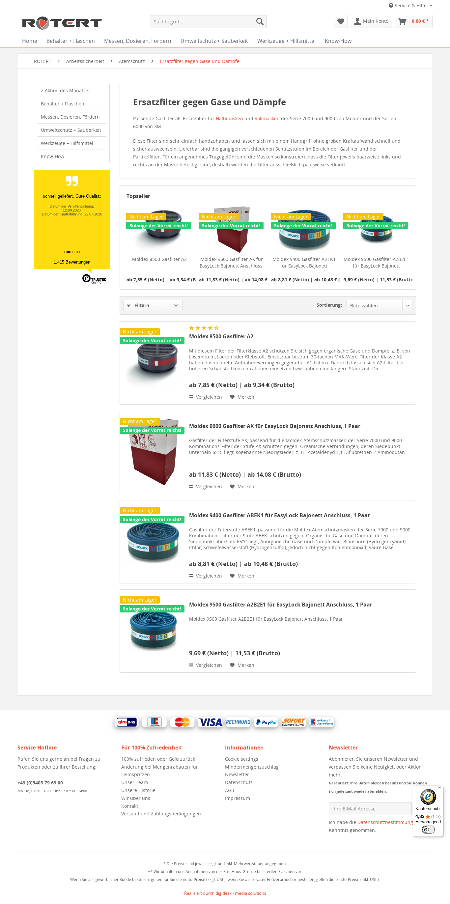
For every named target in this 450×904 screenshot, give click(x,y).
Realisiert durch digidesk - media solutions (225, 893)
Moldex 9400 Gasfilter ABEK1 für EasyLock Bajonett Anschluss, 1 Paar (304, 262)
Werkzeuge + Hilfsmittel (67, 143)
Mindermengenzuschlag (252, 767)
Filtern (141, 305)
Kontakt (129, 806)
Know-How (52, 156)
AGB (229, 790)
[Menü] (439, 789)
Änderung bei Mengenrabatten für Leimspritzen (159, 771)
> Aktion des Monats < (65, 90)
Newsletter (237, 774)
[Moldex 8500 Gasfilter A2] (153, 363)
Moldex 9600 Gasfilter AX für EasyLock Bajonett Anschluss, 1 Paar (232, 262)
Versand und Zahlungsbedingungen (161, 813)
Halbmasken (230, 118)
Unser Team (134, 782)
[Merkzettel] (341, 21)
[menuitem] (209, 21)
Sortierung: (329, 305)
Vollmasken (268, 118)
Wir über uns (135, 798)
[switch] (428, 829)
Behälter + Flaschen (62, 103)
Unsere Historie (138, 790)
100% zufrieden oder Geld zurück (158, 759)
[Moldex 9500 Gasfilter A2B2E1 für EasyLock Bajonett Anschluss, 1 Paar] (153, 631)
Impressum (237, 798)
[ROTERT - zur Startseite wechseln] (62, 23)
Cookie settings (241, 759)
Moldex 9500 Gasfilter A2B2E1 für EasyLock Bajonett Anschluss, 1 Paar (376, 262)
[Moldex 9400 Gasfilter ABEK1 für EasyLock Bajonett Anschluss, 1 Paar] (153, 542)
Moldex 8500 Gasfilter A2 (159, 259)
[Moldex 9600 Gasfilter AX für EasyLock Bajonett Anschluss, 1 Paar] (153, 452)
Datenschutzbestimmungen (388, 822)
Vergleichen (208, 397)
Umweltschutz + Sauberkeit (71, 130)
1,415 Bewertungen (72, 262)
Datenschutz (239, 782)
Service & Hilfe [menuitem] (410, 5)
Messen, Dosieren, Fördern (70, 117)
